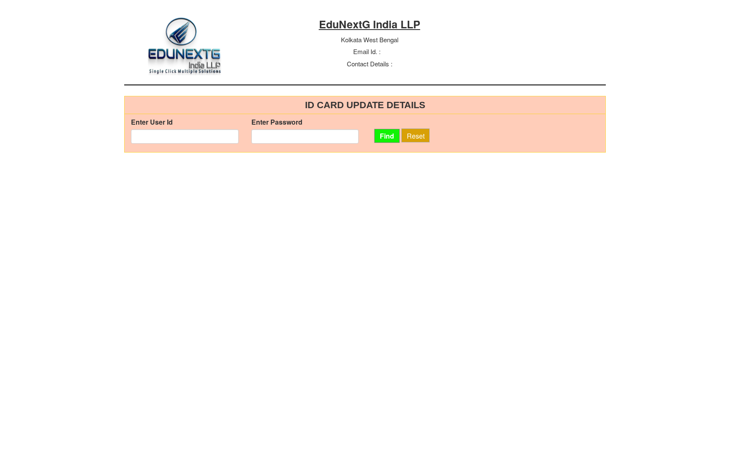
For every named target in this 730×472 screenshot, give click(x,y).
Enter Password (276, 122)
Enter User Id (152, 122)
